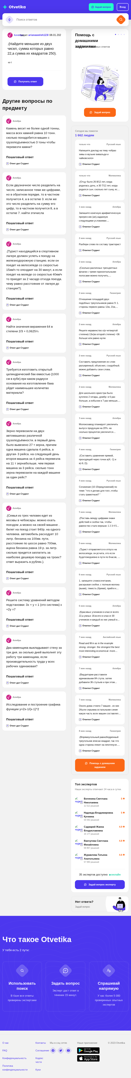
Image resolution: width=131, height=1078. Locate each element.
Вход (123, 7)
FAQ (4, 1050)
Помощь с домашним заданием (102, 765)
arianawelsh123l (38, 35)
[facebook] (53, 1050)
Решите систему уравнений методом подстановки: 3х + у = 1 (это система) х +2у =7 (34, 604)
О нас (5, 1042)
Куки (38, 1069)
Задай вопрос (103, 7)
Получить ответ (27, 81)
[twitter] (61, 1050)
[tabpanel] (100, 74)
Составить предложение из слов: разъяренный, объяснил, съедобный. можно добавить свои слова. (99, 365)
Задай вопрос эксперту (102, 884)
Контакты (40, 1042)
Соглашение (42, 1050)
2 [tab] (118, 34)
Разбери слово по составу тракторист (100, 244)
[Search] (120, 19)
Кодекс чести (39, 1060)
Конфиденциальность (14, 1058)
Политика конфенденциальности (14, 1067)
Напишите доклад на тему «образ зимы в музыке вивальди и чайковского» (97, 154)
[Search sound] (9, 19)
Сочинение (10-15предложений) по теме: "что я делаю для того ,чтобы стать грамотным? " (98, 490)
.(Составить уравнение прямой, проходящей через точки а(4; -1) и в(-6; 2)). (97, 459)
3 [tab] (121, 34)
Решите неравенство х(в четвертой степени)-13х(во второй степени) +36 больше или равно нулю (99, 334)
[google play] (88, 1053)
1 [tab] (115, 34)
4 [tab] (124, 34)
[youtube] (68, 1050)
